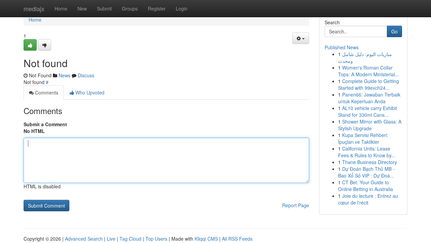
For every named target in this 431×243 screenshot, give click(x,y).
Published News (342, 47)
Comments (46, 92)
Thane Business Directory (369, 162)
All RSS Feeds (237, 238)
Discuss (86, 75)
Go (394, 31)
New (82, 8)
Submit (104, 8)
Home (61, 8)
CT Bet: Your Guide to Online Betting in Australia (365, 185)
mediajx (34, 8)
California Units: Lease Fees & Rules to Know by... (366, 152)
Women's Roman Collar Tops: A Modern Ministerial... (368, 71)
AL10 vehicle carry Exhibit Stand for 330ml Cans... (367, 111)
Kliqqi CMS (206, 238)
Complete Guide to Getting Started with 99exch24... (368, 84)
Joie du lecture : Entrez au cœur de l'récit (368, 199)
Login (182, 8)
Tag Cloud (130, 238)
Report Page (295, 205)
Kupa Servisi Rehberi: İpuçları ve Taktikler (363, 138)
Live (111, 238)
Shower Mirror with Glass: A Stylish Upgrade (369, 125)
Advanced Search (84, 238)
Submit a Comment (45, 124)
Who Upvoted (89, 92)
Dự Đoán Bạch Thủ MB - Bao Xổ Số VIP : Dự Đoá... (366, 172)
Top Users (156, 238)
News (64, 75)
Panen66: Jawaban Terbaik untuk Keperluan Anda (369, 98)
